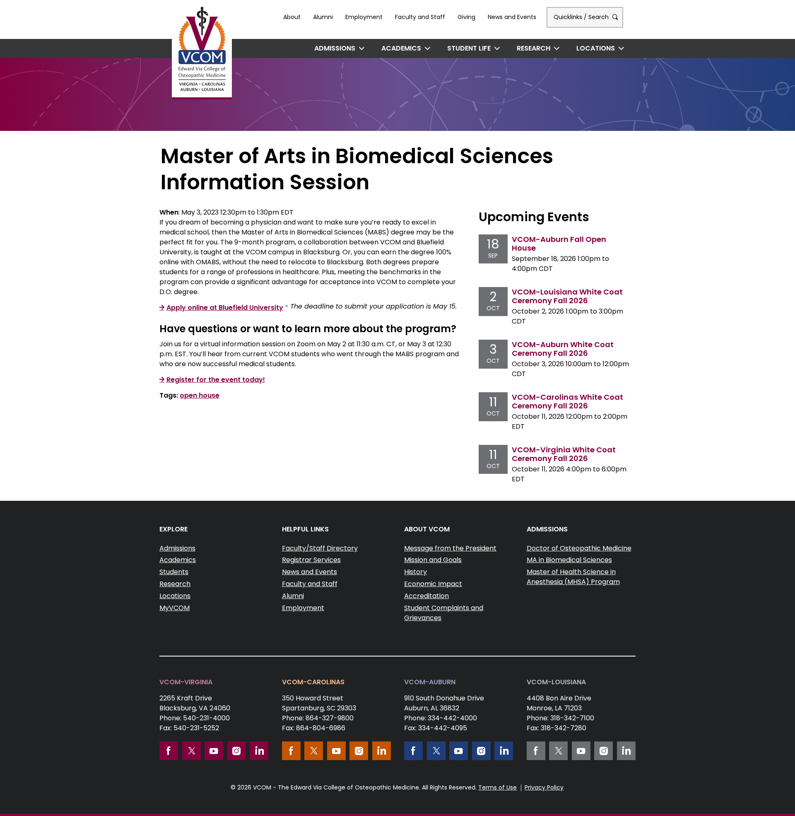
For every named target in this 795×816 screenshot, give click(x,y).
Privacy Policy (544, 787)
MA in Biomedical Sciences (569, 560)
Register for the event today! (215, 379)
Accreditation (426, 596)
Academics (401, 48)
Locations (595, 48)
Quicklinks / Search (582, 17)
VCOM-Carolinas (313, 682)
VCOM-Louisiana (556, 682)
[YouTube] (214, 750)
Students (173, 572)
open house (199, 395)
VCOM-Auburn (429, 682)
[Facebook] (168, 750)
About (292, 17)
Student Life (469, 48)
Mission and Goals (433, 560)
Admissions (334, 48)
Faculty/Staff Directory (320, 548)
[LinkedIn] (259, 750)
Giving (466, 17)
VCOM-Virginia (185, 682)
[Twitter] (191, 750)
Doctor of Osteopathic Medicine (579, 548)
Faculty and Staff (420, 17)
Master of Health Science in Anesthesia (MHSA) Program (573, 577)
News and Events (512, 17)
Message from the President (450, 548)
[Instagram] (236, 750)
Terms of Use (497, 787)
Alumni (323, 17)
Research (533, 48)
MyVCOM (174, 608)
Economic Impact (433, 584)
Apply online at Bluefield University (224, 307)
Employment (364, 17)
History (415, 572)
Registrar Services (311, 560)
